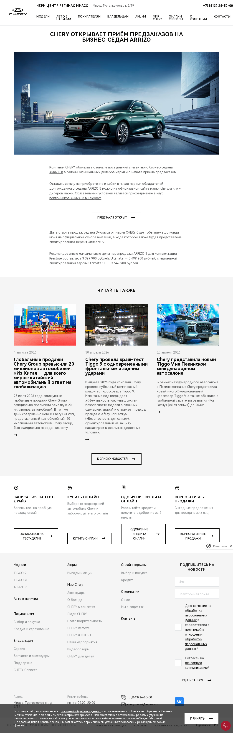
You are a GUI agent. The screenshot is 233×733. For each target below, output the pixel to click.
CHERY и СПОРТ (79, 635)
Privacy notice (220, 546)
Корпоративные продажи (193, 536)
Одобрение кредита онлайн (139, 534)
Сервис (19, 649)
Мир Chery (157, 18)
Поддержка (23, 663)
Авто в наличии (63, 18)
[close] (231, 546)
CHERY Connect (25, 670)
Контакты (222, 16)
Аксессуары (76, 593)
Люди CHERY (77, 614)
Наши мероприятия (82, 642)
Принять (197, 718)
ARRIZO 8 (56, 172)
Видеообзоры (78, 649)
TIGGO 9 (20, 573)
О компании (198, 18)
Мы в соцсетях (132, 607)
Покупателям (89, 16)
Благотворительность (84, 621)
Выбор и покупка (27, 622)
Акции (140, 16)
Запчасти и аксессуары (32, 656)
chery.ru (166, 188)
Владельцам (118, 16)
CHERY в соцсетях (81, 607)
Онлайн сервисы (176, 18)
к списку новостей (112, 459)
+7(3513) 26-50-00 (139, 697)
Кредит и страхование (31, 629)
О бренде (75, 600)
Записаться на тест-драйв (31, 536)
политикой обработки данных (81, 711)
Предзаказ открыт (112, 217)
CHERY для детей (80, 656)
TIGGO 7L (21, 580)
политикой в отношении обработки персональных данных (196, 639)
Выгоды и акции (79, 573)
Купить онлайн (85, 538)
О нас (125, 600)
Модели (43, 16)
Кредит (127, 580)
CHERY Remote (78, 628)
